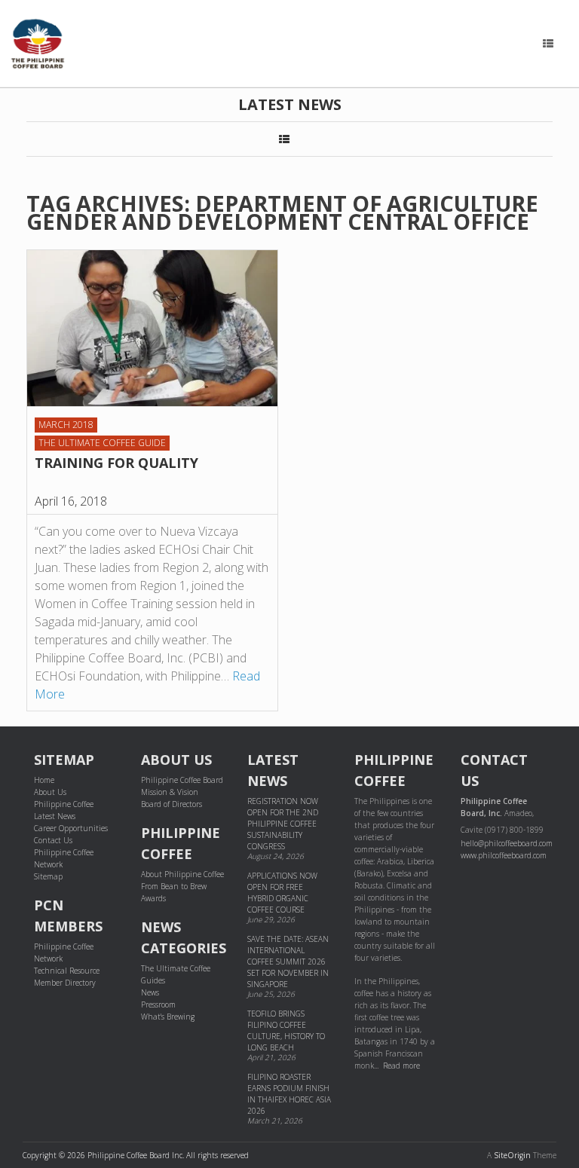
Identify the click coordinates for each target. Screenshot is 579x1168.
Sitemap (48, 876)
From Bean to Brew (174, 886)
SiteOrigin (512, 1155)
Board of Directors (171, 804)
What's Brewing (168, 1016)
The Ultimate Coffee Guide (102, 442)
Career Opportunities (71, 828)
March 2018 (65, 424)
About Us (50, 792)
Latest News (54, 816)
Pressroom (158, 1004)
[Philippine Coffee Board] (38, 44)
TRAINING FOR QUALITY (116, 463)
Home (44, 780)
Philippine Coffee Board (182, 780)
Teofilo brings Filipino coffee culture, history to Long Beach (286, 1030)
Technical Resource (67, 970)
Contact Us (53, 840)
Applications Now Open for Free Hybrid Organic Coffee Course (282, 892)
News (150, 992)
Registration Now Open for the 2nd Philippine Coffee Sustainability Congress (282, 824)
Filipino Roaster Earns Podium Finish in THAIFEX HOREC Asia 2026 (289, 1094)
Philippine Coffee (63, 804)
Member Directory (65, 982)
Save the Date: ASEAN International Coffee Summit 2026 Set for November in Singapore (288, 961)
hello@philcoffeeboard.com (507, 843)
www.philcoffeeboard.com (504, 855)
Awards (153, 898)
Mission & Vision (169, 792)
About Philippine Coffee (182, 874)
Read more (401, 1065)
